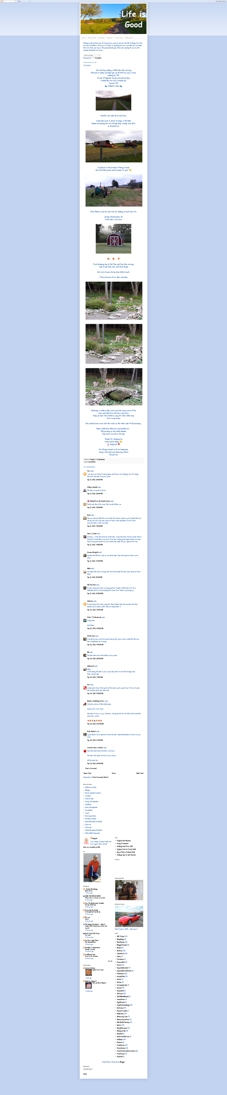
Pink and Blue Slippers (99, 983)
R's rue (87, 917)
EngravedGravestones (124, 971)
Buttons (119, 951)
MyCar (119, 1025)
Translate (98, 58)
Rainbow (119, 1042)
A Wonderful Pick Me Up (92, 912)
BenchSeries (121, 942)
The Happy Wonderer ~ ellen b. (95, 924)
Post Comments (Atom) (100, 777)
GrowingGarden (122, 985)
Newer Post (87, 773)
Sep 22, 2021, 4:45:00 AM (95, 645)
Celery (119, 956)
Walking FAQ (129, 37)
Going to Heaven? (122, 843)
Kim (88, 684)
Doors (119, 965)
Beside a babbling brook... (95, 701)
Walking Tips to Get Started (126, 855)
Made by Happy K (90, 981)
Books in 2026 (92, 37)
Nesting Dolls (121, 1031)
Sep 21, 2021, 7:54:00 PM (95, 561)
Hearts (119, 988)
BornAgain (101, 37)
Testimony (110, 37)
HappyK (94, 838)
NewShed (120, 1034)
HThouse (120, 993)
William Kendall (92, 487)
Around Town (119, 37)
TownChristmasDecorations (126, 1051)
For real (87, 935)
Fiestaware (120, 973)
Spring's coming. (90, 949)
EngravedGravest (122, 968)
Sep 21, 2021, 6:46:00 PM (95, 480)
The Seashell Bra (90, 942)
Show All (110, 961)
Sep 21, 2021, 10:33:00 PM (95, 593)
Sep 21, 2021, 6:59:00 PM (95, 493)
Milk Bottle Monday (123, 1022)
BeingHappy (120, 939)
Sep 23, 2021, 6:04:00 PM (95, 763)
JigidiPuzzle (121, 1002)
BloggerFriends (122, 945)
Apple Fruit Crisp (97, 970)
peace (87, 919)
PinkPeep (119, 1039)
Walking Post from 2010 (125, 846)
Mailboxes (120, 1014)
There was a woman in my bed (95, 898)
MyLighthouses (122, 1028)
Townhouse (120, 1054)
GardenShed (91, 462)
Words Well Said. (90, 905)
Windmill (120, 1056)
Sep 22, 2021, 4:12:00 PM (95, 740)
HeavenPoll (120, 991)
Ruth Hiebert (91, 731)
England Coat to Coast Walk (126, 849)
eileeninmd (90, 666)
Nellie (89, 568)
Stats (85, 1074)
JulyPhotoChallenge (123, 1005)
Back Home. (88, 891)
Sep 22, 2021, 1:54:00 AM (95, 610)
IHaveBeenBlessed (123, 996)
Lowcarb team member (95, 747)
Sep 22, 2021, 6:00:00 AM (95, 658)
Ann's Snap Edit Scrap (92, 933)
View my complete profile (91, 847)
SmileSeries (120, 1045)
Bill (88, 652)
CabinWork (120, 953)
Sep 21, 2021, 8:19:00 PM (94, 577)
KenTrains (120, 1008)
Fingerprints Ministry (124, 840)
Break (119, 948)
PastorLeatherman (123, 1036)
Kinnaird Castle (122, 1011)
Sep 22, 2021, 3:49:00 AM (95, 628)
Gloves (119, 982)
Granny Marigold (92, 552)
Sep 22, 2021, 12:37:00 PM (95, 724)
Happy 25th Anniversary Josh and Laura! (96, 927)
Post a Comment (91, 768)
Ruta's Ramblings (91, 889)
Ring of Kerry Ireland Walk (126, 852)
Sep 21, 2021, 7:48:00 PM (95, 545)
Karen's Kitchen (90, 968)
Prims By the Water (91, 910)
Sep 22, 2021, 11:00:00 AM (95, 693)
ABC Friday (120, 936)
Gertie (119, 979)
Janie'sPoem (121, 999)
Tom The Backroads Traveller (94, 903)
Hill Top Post (91, 585)
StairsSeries (121, 1048)
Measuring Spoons (123, 1019)
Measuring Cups (122, 1016)
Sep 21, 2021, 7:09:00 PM (95, 507)
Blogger (122, 1062)
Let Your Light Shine (91, 940)
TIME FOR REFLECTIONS (93, 896)
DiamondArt (121, 962)
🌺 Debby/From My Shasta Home (98, 501)
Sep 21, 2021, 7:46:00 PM (95, 526)
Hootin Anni (91, 636)
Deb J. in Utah (92, 533)
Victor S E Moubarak (94, 617)
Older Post (139, 773)
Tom (88, 471)
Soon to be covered (91, 956)
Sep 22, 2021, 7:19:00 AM (95, 677)
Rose (88, 515)
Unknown (90, 601)
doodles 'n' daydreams (92, 947)
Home (83, 37)
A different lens (90, 954)
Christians (120, 959)
